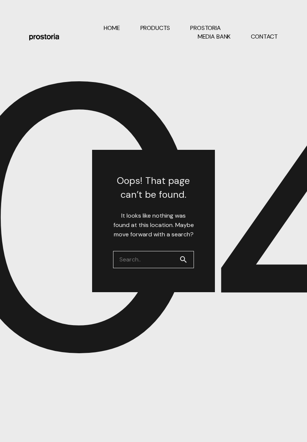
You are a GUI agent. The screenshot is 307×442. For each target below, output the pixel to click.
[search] (186, 259)
